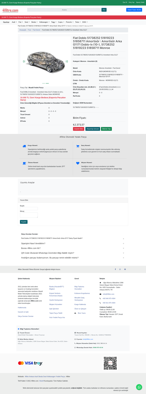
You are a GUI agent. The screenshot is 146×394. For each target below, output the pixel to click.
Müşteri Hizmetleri (55, 304)
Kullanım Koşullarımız (82, 293)
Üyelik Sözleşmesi (55, 300)
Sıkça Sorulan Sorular (25, 316)
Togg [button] (53, 22)
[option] (45, 61)
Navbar (6, 22)
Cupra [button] (60, 22)
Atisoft (41, 381)
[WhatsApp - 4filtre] (121, 269)
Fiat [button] (20, 22)
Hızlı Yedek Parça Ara (57, 317)
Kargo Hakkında (80, 304)
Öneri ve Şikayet (80, 309)
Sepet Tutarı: (134, 10)
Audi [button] (14, 22)
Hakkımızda (22, 307)
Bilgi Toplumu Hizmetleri (79, 287)
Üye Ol (125, 2)
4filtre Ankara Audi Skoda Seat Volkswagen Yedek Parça (45, 376)
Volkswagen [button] (43, 22)
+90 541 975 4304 (108, 303)
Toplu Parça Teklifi (55, 313)
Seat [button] (26, 22)
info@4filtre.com (88, 339)
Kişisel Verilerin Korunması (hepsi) (55, 294)
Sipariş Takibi (140, 2)
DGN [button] (84, 22)
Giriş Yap (131, 2)
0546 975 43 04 (98, 347)
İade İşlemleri (54, 309)
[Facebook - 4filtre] (116, 269)
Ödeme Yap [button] (106, 129)
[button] (45, 61)
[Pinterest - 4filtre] (126, 269)
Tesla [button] (77, 22)
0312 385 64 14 (102, 343)
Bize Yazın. (82, 313)
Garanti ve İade (23, 312)
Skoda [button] (33, 22)
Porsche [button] (69, 22)
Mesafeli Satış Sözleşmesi (79, 299)
